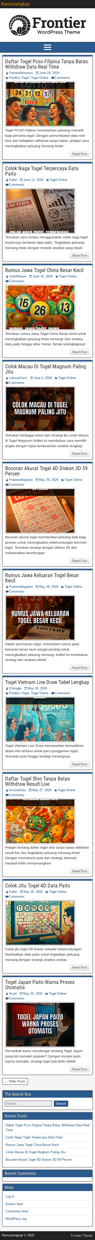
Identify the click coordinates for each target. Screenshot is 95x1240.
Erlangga (15, 688)
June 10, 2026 (43, 276)
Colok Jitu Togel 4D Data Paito (37, 886)
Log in (10, 1196)
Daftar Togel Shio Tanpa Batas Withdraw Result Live (37, 781)
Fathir (13, 180)
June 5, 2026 (43, 378)
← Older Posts (15, 1081)
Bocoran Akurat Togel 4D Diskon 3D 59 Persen (46, 471)
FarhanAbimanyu (21, 73)
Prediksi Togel (19, 78)
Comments (62, 78)
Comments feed (17, 1211)
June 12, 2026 (33, 180)
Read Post (79, 154)
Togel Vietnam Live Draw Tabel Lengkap (47, 682)
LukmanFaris (18, 378)
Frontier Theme (82, 1235)
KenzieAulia (17, 790)
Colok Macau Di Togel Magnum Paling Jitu (45, 369)
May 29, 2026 (48, 480)
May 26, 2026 (33, 892)
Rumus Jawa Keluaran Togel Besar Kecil (42, 578)
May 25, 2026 (32, 993)
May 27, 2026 (41, 790)
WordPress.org (16, 1219)
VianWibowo (17, 276)
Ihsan (13, 993)
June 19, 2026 (49, 73)
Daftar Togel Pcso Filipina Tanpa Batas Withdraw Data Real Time (46, 64)
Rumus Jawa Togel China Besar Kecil (44, 270)
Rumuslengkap (15, 4)
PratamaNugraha (21, 480)
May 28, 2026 (48, 586)
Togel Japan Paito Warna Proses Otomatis (40, 984)
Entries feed (14, 1204)
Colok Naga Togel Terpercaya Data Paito (41, 171)
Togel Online (39, 78)
